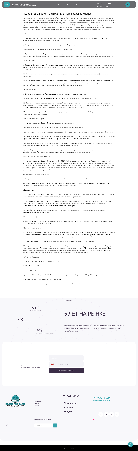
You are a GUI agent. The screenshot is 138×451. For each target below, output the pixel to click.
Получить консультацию (66, 370)
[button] (7, 4)
